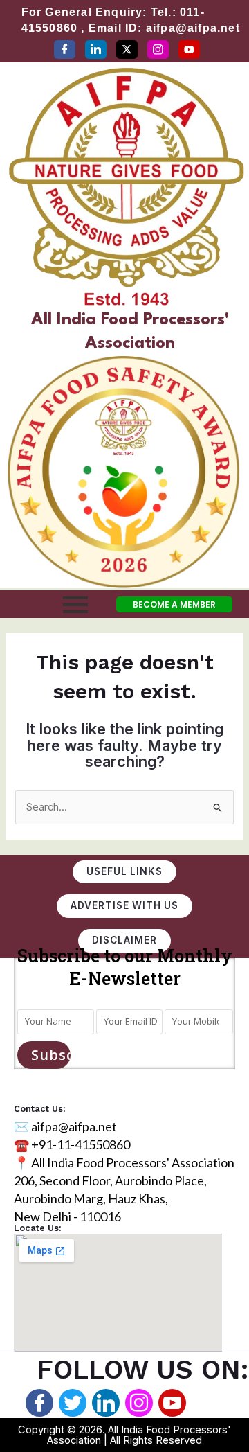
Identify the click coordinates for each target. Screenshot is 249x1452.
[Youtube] (172, 1403)
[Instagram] (158, 49)
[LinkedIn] (96, 49)
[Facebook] (64, 49)
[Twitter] (127, 49)
